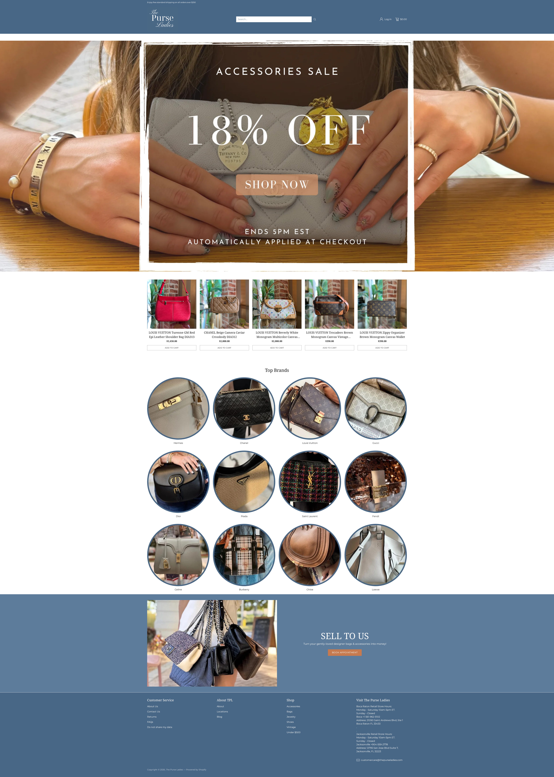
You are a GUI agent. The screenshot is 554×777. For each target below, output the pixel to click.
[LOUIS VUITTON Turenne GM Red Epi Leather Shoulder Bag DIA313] (171, 304)
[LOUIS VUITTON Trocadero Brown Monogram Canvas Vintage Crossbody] (329, 304)
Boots (26, 39)
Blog (219, 716)
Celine (138, 35)
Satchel (236, 35)
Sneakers (14, 39)
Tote (226, 35)
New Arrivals (7, 35)
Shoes (420, 35)
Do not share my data (159, 727)
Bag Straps (305, 35)
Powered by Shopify (196, 769)
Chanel (51, 35)
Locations (222, 711)
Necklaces (356, 35)
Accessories (251, 35)
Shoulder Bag (197, 35)
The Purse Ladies (174, 769)
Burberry (150, 35)
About (220, 706)
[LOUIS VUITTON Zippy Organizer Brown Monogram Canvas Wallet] (382, 304)
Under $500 (294, 732)
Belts (293, 35)
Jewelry (342, 35)
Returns (152, 716)
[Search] (315, 19)
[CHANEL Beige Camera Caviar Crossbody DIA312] (224, 304)
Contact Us (153, 711)
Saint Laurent (113, 35)
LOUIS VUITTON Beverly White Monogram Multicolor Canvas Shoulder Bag (277, 337)
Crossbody (214, 35)
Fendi (127, 35)
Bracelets (371, 35)
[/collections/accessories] (277, 156)
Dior (89, 35)
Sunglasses (279, 35)
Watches (408, 35)
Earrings (384, 35)
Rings (396, 35)
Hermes (38, 35)
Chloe (162, 35)
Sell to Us (61, 39)
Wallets (265, 35)
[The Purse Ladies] (162, 19)
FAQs (150, 722)
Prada (98, 35)
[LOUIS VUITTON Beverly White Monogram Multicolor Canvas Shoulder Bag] (277, 304)
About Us (152, 706)
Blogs (49, 39)
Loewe (172, 35)
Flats (2, 39)
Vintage (37, 39)
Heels (430, 35)
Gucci (80, 35)
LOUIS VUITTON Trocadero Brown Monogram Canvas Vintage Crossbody (329, 337)
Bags (183, 35)
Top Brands (24, 35)
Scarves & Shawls (325, 35)
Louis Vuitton (66, 35)
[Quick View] (192, 283)
